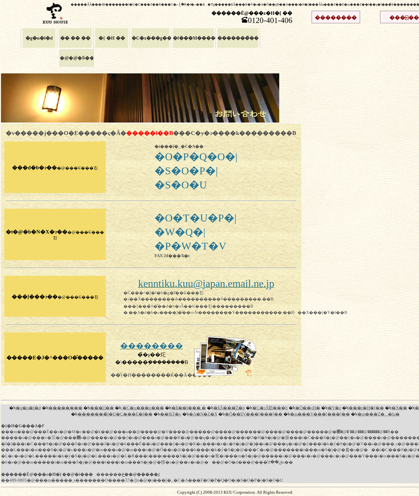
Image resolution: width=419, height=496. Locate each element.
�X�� (399, 408)
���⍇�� (102, 408)
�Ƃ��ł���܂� (189, 408)
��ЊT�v (170, 414)
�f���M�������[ (193, 38)
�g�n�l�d (39, 38)
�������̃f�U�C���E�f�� (115, 414)
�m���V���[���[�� (320, 414)
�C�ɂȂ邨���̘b (270, 408)
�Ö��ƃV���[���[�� (253, 414)
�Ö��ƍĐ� (307, 408)
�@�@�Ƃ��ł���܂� (86, 57)
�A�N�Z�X (203, 414)
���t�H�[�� (366, 408)
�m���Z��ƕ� (378, 414)
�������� (336, 17)
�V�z (334, 408)
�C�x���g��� (150, 38)
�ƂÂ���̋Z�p (229, 408)
